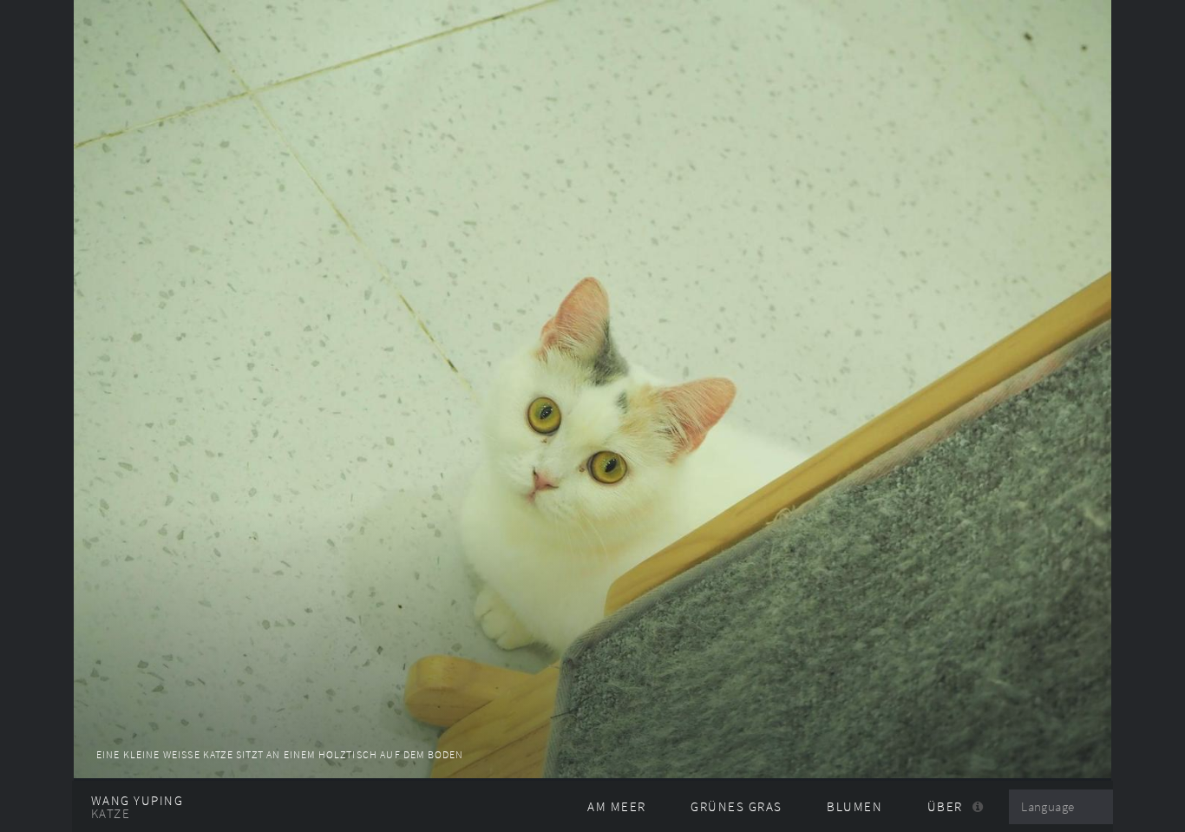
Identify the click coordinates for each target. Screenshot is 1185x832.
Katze (110, 814)
